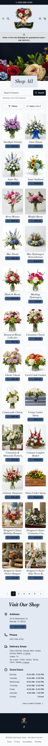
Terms (9, 742)
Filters (14, 106)
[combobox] (35, 106)
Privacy (17, 742)
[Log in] (40, 18)
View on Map (19, 627)
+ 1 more (26, 653)
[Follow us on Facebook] (24, 727)
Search (41, 93)
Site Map (38, 742)
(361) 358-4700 (25, 2)
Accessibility (27, 742)
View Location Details (31, 703)
